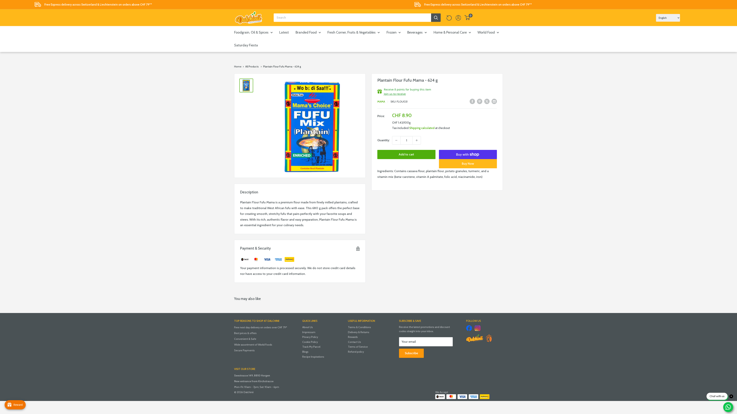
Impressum (308, 332)
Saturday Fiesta (246, 45)
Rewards (353, 337)
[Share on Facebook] (472, 101)
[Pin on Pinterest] (479, 101)
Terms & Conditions (359, 327)
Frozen (392, 32)
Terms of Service (358, 346)
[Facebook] (469, 328)
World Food (486, 32)
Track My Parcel (311, 346)
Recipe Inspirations (313, 356)
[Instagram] (477, 328)
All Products (252, 66)
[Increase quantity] (417, 140)
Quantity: (383, 140)
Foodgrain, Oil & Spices (251, 32)
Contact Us (354, 342)
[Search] (436, 17)
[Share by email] (494, 101)
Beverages (415, 32)
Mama (381, 101)
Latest (284, 32)
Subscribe (411, 353)
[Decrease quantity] (396, 140)
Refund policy (356, 351)
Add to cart (406, 154)
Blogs (305, 351)
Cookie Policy (310, 342)
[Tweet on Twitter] (487, 101)
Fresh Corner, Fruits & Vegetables (351, 32)
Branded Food (306, 32)
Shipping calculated (422, 128)
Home (237, 66)
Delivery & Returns (358, 332)
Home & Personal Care (450, 32)
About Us (307, 327)
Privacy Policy (310, 337)
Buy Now (468, 163)
